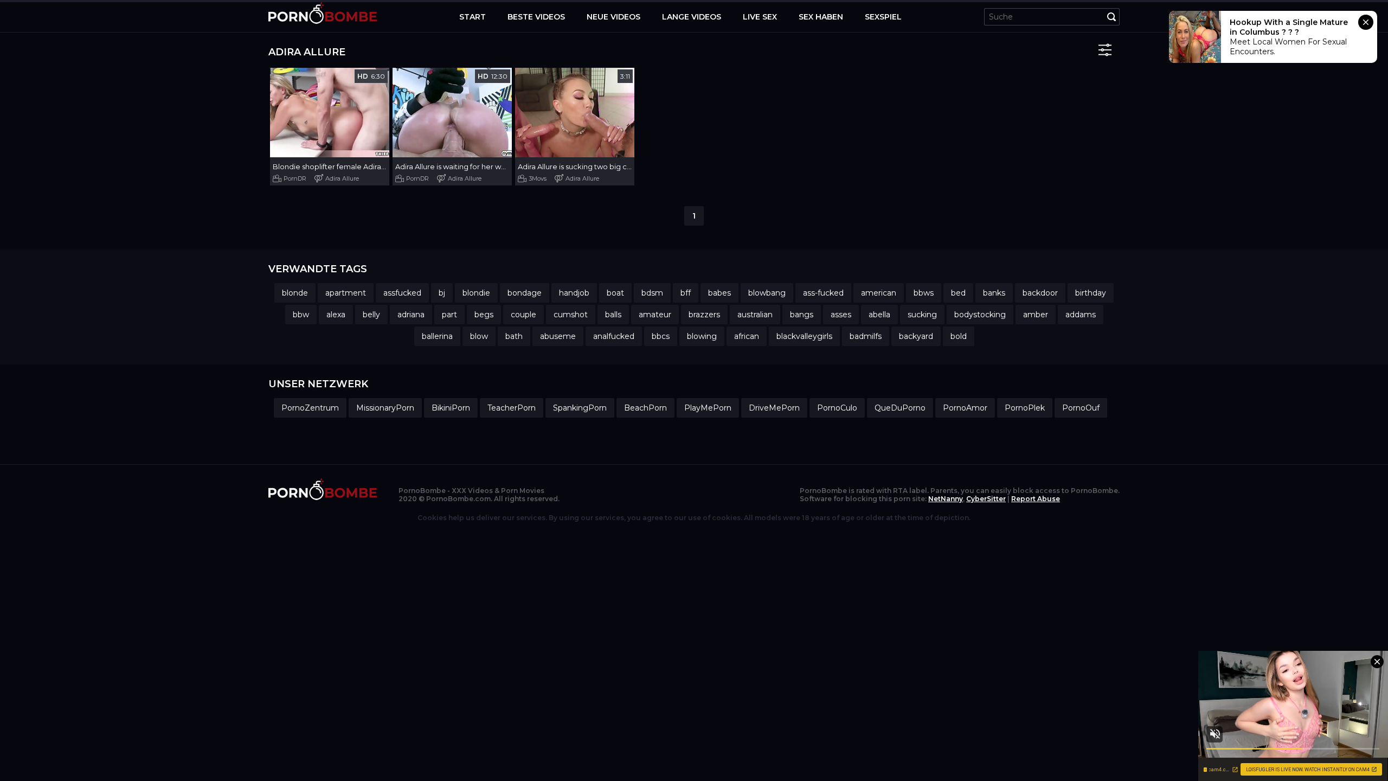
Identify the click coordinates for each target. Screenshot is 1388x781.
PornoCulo (837, 408)
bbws (924, 293)
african (746, 336)
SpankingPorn (580, 408)
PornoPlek (1025, 408)
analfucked (613, 336)
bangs (801, 314)
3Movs (538, 178)
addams (1080, 314)
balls (613, 314)
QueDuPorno (900, 408)
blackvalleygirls (804, 336)
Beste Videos (536, 17)
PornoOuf (1081, 408)
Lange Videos (691, 17)
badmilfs (866, 336)
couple (523, 314)
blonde (295, 293)
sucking (922, 314)
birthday (1090, 293)
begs (483, 314)
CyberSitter (986, 499)
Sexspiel (883, 17)
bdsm (652, 293)
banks (994, 293)
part (449, 314)
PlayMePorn (707, 408)
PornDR (295, 178)
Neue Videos (613, 17)
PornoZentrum (310, 408)
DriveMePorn (774, 408)
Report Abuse (1035, 499)
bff (685, 293)
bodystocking (980, 314)
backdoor (1040, 293)
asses (841, 314)
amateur (655, 314)
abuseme (558, 336)
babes (719, 293)
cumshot (571, 314)
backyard (916, 336)
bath (514, 336)
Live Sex (760, 17)
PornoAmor (965, 408)
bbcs (661, 336)
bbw (301, 314)
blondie (476, 293)
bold (958, 336)
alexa (335, 314)
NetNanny (945, 499)
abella (879, 314)
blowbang (767, 293)
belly (371, 314)
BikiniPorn (451, 408)
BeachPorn (645, 408)
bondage (524, 293)
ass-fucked (823, 293)
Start (472, 17)
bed (958, 293)
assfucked (402, 293)
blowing (702, 336)
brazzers (704, 314)
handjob (574, 293)
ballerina (437, 336)
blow (479, 336)
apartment (345, 293)
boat (615, 293)
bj (442, 293)
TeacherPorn (511, 408)
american (878, 293)
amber (1035, 314)
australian (755, 314)
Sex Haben (821, 17)
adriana (411, 314)
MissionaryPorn (385, 408)
